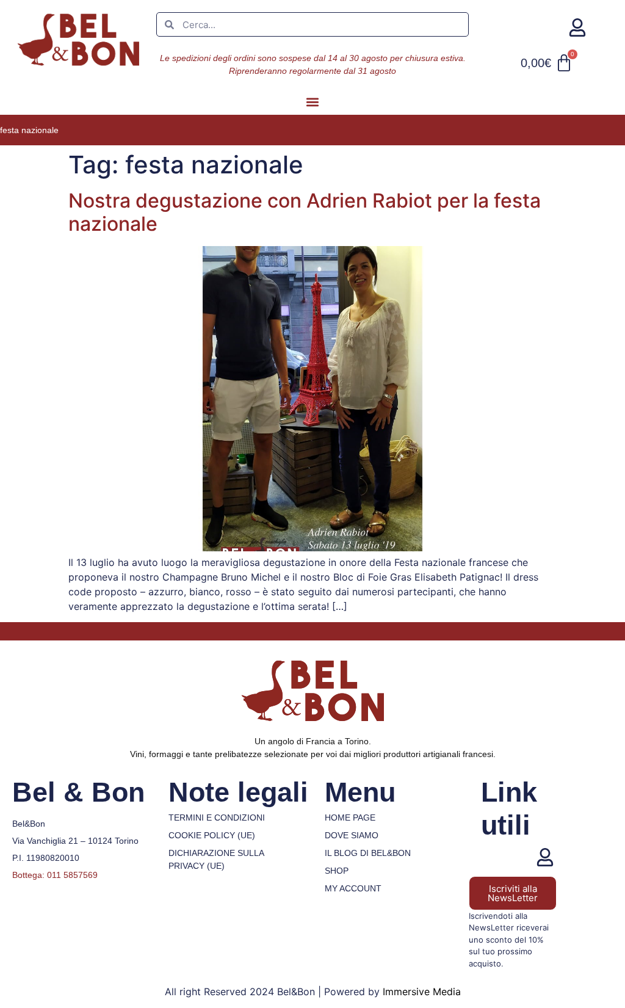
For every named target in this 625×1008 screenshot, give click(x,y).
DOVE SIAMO (351, 835)
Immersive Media (422, 991)
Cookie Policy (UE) (211, 835)
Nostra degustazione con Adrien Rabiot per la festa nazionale (304, 212)
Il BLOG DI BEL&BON (368, 853)
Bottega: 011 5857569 (55, 875)
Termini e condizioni (216, 817)
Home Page (350, 817)
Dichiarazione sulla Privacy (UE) (216, 859)
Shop (337, 871)
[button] (313, 102)
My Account (353, 888)
